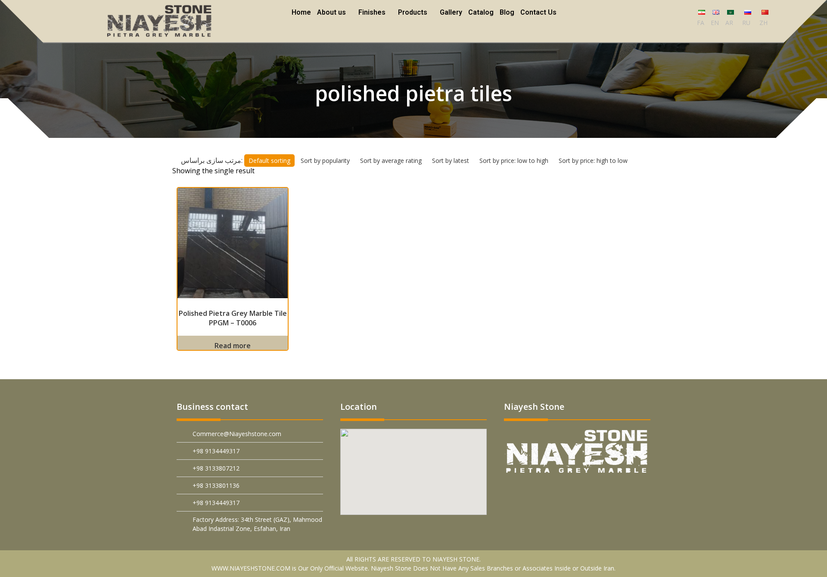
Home (302, 12)
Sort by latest (452, 160)
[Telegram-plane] (580, 492)
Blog (505, 12)
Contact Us (537, 12)
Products (412, 12)
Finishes (372, 12)
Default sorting (271, 160)
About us (332, 12)
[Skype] (641, 492)
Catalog (479, 12)
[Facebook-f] (540, 492)
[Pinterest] (519, 492)
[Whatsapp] (600, 492)
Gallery (449, 12)
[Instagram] (621, 492)
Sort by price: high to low (594, 160)
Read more (233, 345)
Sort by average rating (392, 160)
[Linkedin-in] (560, 492)
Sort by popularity (326, 160)
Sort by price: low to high (515, 160)
